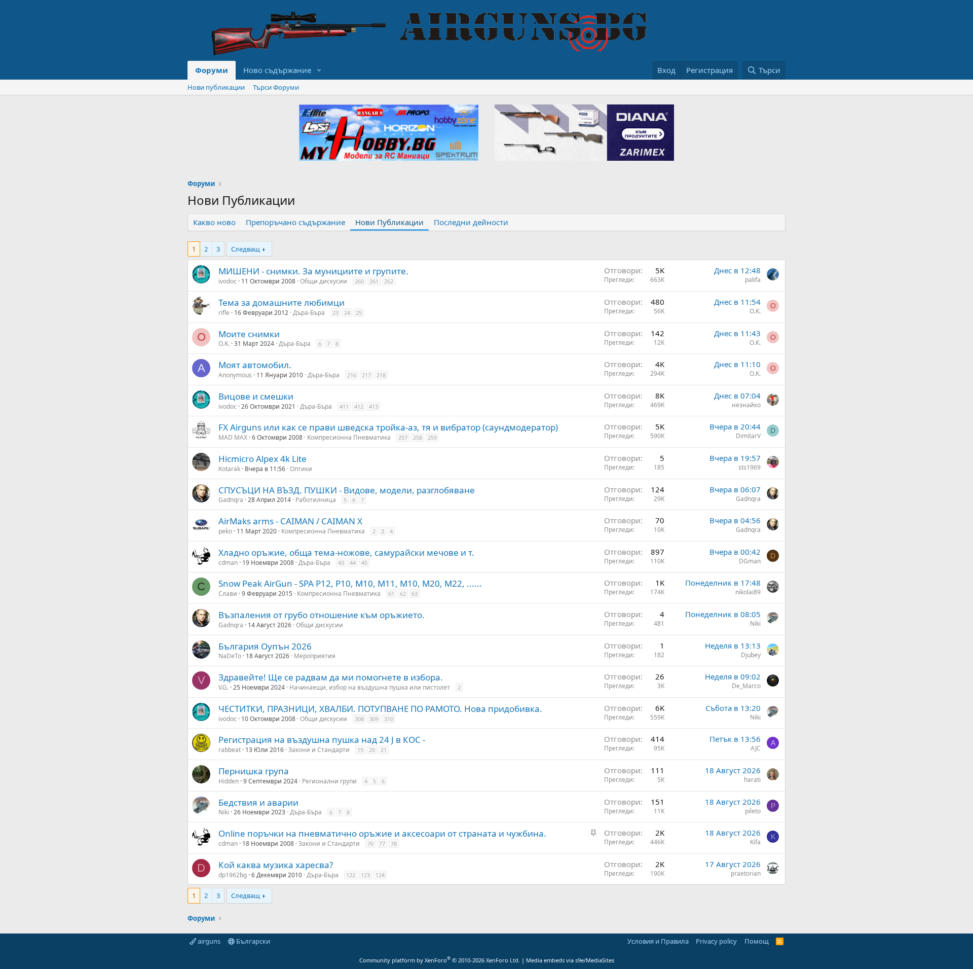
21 (384, 749)
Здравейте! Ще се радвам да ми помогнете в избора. (330, 677)
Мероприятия (314, 656)
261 (374, 281)
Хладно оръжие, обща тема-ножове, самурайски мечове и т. (346, 552)
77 (382, 843)
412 (358, 406)
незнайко (746, 405)
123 (365, 875)
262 (388, 281)
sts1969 (749, 467)
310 (388, 719)
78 (394, 843)
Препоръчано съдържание (295, 222)
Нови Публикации (389, 222)
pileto (753, 811)
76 (370, 843)
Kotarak (229, 468)
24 (347, 312)
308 (359, 719)
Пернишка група (253, 771)
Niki (755, 623)
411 (344, 406)
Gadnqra (230, 499)
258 (417, 437)
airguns (208, 941)
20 (372, 749)
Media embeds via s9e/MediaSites (570, 960)
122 (350, 875)
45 (364, 562)
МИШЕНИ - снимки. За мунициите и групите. (313, 271)
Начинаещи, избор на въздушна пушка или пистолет (369, 687)
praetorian (746, 873)
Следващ (245, 249)
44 (353, 562)
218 (381, 375)
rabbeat (229, 749)
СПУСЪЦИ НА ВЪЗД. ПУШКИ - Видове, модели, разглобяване (346, 490)
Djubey (751, 655)
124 (380, 875)
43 (341, 562)
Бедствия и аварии (258, 802)
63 (414, 593)
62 (403, 593)
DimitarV (748, 436)
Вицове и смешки (255, 396)
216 (351, 375)
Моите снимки (249, 334)
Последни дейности (471, 222)
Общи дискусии (323, 281)
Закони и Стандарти (319, 749)
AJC (756, 748)
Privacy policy (716, 941)
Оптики (301, 468)
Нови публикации (216, 87)
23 (335, 312)
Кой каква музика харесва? (275, 865)
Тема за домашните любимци (281, 302)
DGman (750, 561)
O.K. (755, 311)
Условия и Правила (658, 941)
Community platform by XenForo (439, 960)
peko (225, 531)
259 (432, 437)
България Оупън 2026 (265, 646)
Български (252, 941)
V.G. (223, 687)
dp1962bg (232, 875)
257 (402, 437)
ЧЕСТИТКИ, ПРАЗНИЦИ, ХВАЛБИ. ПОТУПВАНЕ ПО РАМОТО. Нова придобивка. (380, 708)
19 (360, 749)
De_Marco (746, 685)
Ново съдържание (277, 70)
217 (366, 375)
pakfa (753, 279)
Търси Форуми (276, 87)
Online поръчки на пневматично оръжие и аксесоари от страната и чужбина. (382, 833)
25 (359, 312)
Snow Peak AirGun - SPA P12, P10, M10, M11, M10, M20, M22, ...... (350, 583)
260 (359, 281)
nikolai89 (748, 592)
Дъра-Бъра (309, 312)
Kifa (755, 842)
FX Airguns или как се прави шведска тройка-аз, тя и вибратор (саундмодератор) (388, 427)
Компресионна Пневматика (349, 437)
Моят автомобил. (254, 365)
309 (374, 719)
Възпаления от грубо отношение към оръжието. (321, 615)
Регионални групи (329, 781)
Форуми (211, 70)
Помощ (756, 941)
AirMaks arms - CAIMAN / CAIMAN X (290, 521)
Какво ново (214, 222)
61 (391, 593)
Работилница (315, 499)
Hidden (228, 781)
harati (752, 779)
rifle (224, 312)
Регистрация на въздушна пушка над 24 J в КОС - (321, 739)
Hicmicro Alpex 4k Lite (262, 458)
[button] (319, 70)
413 (373, 406)
